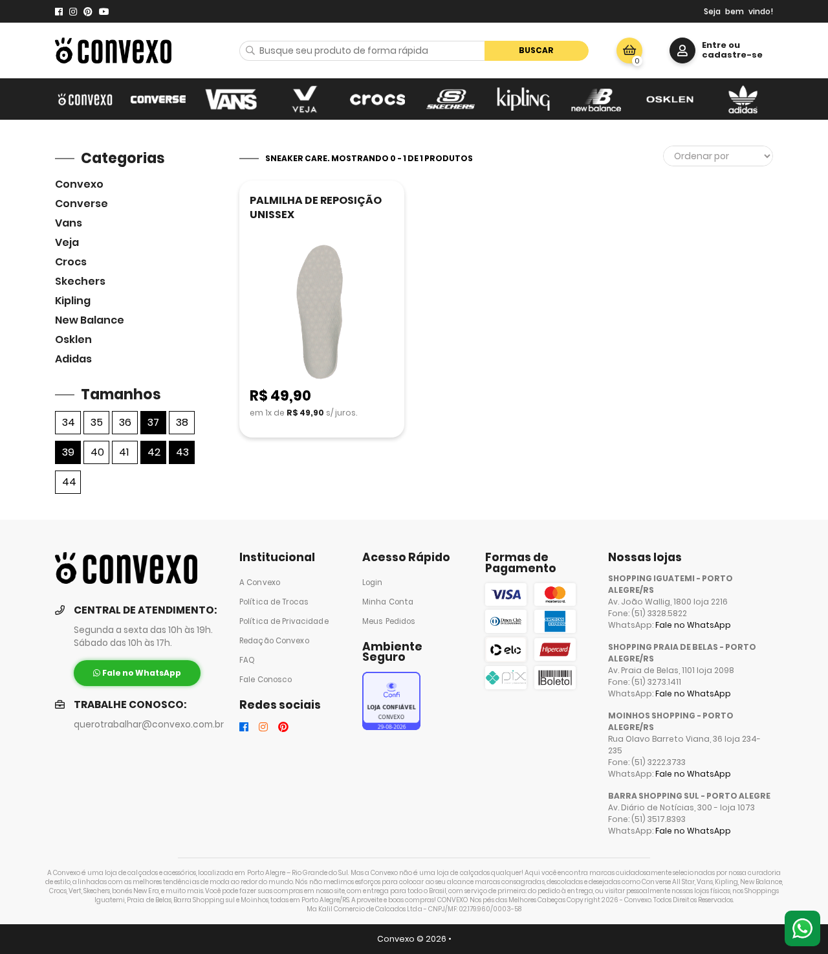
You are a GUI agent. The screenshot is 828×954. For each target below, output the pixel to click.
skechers (80, 281)
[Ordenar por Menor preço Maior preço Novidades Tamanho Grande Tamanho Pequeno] (718, 156)
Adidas (73, 358)
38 (182, 422)
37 (153, 422)
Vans (68, 223)
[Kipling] (524, 99)
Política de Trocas (274, 602)
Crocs (71, 261)
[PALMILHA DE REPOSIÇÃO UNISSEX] (322, 312)
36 (125, 422)
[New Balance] (597, 99)
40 (97, 452)
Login (372, 582)
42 (153, 452)
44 (69, 481)
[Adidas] (743, 99)
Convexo (79, 184)
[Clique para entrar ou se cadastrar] (682, 50)
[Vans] (231, 99)
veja (67, 242)
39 (68, 452)
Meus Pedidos (388, 621)
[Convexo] (85, 99)
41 (124, 452)
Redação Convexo (274, 641)
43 (182, 452)
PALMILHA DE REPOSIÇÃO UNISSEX (316, 207)
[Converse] (158, 99)
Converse (81, 203)
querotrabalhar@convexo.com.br (149, 724)
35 (97, 422)
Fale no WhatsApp (693, 624)
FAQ (247, 660)
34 (68, 422)
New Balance (89, 320)
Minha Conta (387, 602)
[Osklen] (670, 99)
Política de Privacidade (284, 621)
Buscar (536, 50)
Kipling (73, 300)
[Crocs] (377, 99)
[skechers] (450, 99)
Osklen (73, 339)
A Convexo (259, 582)
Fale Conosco (265, 679)
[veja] (304, 99)
